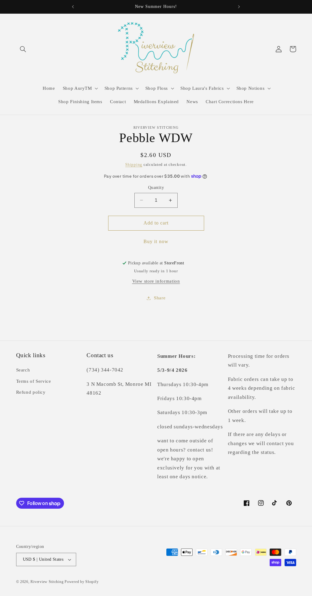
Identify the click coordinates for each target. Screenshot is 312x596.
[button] (23, 49)
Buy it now (156, 241)
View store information (156, 281)
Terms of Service (33, 381)
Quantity (156, 187)
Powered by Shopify (81, 582)
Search (23, 370)
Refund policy (31, 392)
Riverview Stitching (46, 582)
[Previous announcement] (73, 6)
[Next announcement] (239, 6)
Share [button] (159, 297)
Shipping (133, 164)
